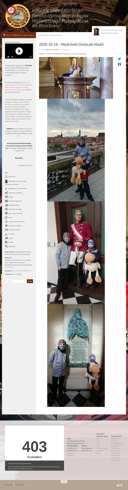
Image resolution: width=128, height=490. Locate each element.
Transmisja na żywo (12, 42)
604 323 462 (70, 455)
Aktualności (44, 35)
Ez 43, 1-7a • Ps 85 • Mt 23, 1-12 (21, 271)
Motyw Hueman (29, 485)
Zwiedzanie (9, 35)
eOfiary (19, 136)
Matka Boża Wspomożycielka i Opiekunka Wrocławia (112, 31)
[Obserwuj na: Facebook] (121, 485)
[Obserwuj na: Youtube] (118, 485)
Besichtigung (30, 35)
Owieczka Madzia (56, 35)
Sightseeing (19, 35)
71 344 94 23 (70, 453)
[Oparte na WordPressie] (13, 484)
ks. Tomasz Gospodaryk (51, 50)
